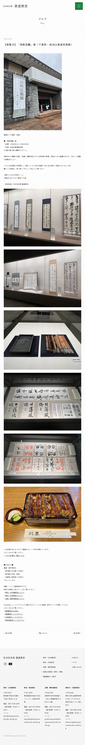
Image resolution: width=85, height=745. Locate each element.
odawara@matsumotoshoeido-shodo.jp (73, 725)
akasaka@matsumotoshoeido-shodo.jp (32, 720)
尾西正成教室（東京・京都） (53, 672)
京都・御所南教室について (14, 599)
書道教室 (15, 6)
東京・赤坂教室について (14, 595)
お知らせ (75, 657)
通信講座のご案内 (49, 676)
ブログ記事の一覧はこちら (14, 555)
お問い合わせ (77, 667)
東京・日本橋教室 (49, 657)
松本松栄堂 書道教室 (14, 657)
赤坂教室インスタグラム (14, 617)
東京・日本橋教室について (14, 592)
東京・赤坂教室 (48, 662)
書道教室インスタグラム (14, 614)
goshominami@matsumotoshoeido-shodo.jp (53, 722)
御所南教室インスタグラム (14, 620)
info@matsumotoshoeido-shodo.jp (11, 717)
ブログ (74, 662)
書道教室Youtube (11, 611)
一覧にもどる (42, 633)
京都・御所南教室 (49, 667)
